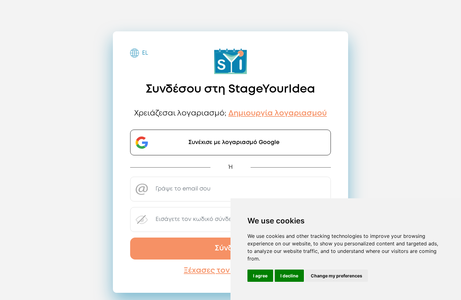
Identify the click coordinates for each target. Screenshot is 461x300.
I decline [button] (289, 275)
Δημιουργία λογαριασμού (277, 113)
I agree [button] (260, 275)
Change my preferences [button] (336, 275)
